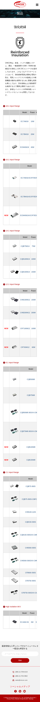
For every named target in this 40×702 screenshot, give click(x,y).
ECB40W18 (24, 147)
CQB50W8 (31, 379)
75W (33, 246)
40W (32, 147)
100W (33, 259)
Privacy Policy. (11, 699)
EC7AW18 (24, 121)
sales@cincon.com (21, 680)
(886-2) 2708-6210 (21, 672)
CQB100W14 (25, 259)
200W (33, 313)
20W (32, 134)
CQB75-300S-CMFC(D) (30, 499)
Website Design (19, 699)
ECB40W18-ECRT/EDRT (29, 215)
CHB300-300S (30, 548)
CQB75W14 (25, 246)
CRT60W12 (25, 347)
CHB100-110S (30, 512)
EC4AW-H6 (24, 622)
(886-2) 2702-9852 (21, 676)
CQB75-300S (30, 486)
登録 (20, 660)
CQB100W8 (30, 447)
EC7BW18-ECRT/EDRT (30, 197)
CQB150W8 (30, 460)
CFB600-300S (30, 573)
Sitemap (31, 699)
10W (32, 121)
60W (33, 347)
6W (32, 622)
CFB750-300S (30, 581)
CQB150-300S (30, 522)
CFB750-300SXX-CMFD (30, 593)
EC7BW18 (25, 134)
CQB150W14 (25, 272)
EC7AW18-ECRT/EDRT (30, 178)
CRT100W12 (25, 328)
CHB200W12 (25, 313)
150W (33, 272)
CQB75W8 (31, 395)
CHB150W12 (25, 300)
